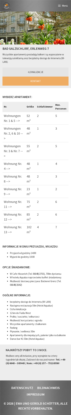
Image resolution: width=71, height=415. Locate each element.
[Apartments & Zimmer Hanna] (6, 6)
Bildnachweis (48, 388)
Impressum (36, 394)
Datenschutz (22, 388)
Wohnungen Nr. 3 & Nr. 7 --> (13, 151)
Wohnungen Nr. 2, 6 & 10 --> (13, 133)
